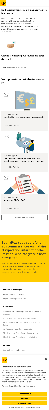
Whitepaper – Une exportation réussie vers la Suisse (21, 323)
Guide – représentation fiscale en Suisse (19, 318)
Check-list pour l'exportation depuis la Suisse (21, 333)
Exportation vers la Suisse (13, 294)
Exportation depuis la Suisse (14, 298)
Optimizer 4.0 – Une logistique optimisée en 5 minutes (22, 313)
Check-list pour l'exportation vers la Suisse (20, 337)
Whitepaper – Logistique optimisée (17, 329)
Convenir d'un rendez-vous (14, 350)
